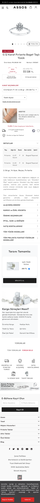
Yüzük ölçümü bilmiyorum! (11, 101)
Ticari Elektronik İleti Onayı (20, 463)
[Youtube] (27, 449)
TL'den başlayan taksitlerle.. (21, 126)
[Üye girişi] (35, 7)
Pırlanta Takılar (7, 430)
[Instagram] (18, 449)
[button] (12, 44)
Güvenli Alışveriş (20, 471)
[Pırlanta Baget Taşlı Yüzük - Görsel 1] (19, 28)
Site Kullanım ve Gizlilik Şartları (20, 460)
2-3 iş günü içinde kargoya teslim (16, 130)
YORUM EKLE (27, 350)
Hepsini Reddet (7, 500)
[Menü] (3, 8)
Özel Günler (5, 438)
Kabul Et (28, 500)
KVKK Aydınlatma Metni (20, 467)
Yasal (3, 421)
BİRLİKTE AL (19, 280)
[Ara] (7, 8)
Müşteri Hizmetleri (8, 426)
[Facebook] (9, 449)
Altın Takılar (5, 434)
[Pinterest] (22, 449)
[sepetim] (30, 7)
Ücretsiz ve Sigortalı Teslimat (15, 135)
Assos (3, 417)
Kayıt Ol (20, 410)
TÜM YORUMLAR (14, 350)
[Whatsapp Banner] (20, 386)
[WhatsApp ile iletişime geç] (34, 130)
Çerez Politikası (20, 456)
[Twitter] (14, 449)
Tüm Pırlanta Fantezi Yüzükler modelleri (18, 239)
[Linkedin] (31, 449)
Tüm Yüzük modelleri (13, 232)
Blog (2, 442)
